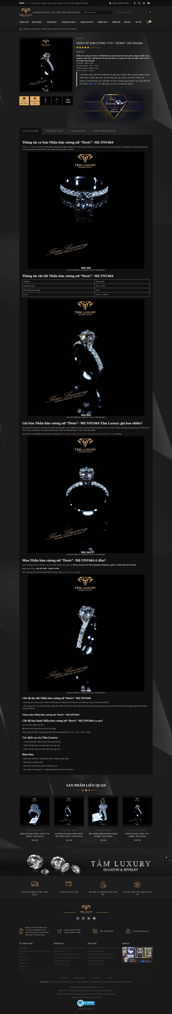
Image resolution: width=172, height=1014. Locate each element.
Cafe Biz (22, 963)
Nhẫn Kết (116, 22)
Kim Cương (36, 22)
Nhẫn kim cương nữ (29, 147)
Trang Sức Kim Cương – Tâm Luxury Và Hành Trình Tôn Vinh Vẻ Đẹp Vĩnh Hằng (59, 3)
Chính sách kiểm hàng (62, 961)
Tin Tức (138, 22)
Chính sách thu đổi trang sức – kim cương (69, 948)
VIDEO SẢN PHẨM (78, 131)
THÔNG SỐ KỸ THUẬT (54, 131)
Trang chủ (24, 22)
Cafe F (21, 969)
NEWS (21, 3)
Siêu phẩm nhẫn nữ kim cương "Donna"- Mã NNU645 (69, 835)
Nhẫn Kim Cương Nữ (32, 29)
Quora (118, 982)
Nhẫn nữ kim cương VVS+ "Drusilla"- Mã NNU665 (137, 835)
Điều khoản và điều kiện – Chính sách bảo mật (34, 952)
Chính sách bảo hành (61, 951)
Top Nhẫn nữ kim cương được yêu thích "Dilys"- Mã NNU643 (35, 835)
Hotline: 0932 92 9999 (72, 930)
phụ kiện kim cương (69, 572)
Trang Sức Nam (68, 22)
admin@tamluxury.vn (141, 931)
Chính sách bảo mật (61, 964)
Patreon (129, 982)
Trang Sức (51, 22)
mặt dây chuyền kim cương (104, 434)
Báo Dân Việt (24, 960)
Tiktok (104, 982)
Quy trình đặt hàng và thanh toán (66, 954)
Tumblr (91, 982)
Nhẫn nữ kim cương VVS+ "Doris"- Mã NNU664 (103, 835)
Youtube (78, 982)
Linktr (123, 982)
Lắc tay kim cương (69, 434)
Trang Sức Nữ (86, 22)
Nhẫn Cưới (102, 22)
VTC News (23, 957)
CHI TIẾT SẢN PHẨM (30, 131)
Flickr (72, 982)
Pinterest (65, 982)
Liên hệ (127, 22)
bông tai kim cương (84, 434)
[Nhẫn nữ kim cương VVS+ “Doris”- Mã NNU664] (46, 100)
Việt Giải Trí (23, 966)
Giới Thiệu (22, 948)
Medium (85, 982)
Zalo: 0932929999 (106, 931)
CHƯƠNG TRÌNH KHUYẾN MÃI (104, 131)
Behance (98, 982)
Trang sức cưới (79, 978)
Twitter (51, 982)
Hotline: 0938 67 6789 (72, 932)
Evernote (58, 982)
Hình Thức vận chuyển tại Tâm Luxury (67, 958)
